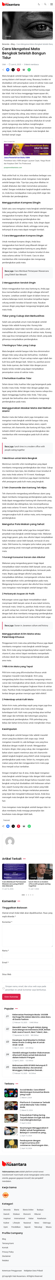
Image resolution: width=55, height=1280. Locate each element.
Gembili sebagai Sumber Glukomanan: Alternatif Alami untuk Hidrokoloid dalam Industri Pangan (31, 1055)
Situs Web (6, 974)
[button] (39, 4)
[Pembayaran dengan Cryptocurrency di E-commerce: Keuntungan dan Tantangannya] (11, 1146)
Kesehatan (41, 1218)
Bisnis (16, 1210)
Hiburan (37, 1214)
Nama (5, 950)
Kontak (5, 1248)
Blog (13, 44)
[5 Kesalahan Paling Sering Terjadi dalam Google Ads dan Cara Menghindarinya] (11, 1121)
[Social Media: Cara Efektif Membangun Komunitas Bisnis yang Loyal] (11, 1095)
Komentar (7, 922)
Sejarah (27, 1227)
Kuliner (6, 1223)
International (19, 1218)
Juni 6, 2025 (16, 64)
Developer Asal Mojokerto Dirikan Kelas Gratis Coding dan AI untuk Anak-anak (28, 1042)
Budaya (40, 1210)
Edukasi (6, 874)
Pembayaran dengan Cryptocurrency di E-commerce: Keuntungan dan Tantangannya (34, 1144)
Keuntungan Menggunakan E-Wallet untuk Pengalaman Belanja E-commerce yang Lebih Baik (34, 1131)
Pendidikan (7, 877)
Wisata (41, 877)
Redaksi (5, 1260)
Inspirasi (7, 1218)
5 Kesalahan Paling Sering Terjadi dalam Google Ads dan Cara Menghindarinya (35, 1117)
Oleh (4, 64)
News (36, 1223)
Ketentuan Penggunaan (12, 1271)
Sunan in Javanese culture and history (31, 625)
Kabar (31, 1218)
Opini (5, 1227)
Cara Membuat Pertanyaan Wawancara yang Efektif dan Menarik (14, 884)
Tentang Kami (8, 1243)
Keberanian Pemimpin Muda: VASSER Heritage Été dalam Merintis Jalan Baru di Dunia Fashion (31, 1017)
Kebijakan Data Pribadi (33, 1271)
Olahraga (47, 1223)
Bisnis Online (28, 1210)
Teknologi (38, 1227)
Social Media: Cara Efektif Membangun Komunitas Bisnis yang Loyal (34, 1092)
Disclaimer (6, 1256)
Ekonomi (27, 1214)
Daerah (6, 1214)
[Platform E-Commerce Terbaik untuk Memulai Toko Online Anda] (11, 1108)
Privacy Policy (8, 1252)
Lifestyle (8, 36)
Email (5, 962)
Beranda (5, 44)
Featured (6, 820)
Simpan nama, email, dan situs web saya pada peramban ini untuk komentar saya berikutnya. (25, 988)
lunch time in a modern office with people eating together (39, 884)
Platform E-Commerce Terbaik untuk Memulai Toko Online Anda (35, 1104)
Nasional (27, 1223)
